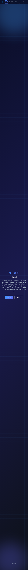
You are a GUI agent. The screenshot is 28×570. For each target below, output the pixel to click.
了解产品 (9, 297)
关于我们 (20, 2)
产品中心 (12, 2)
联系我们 (24, 2)
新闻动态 (16, 2)
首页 (9, 2)
